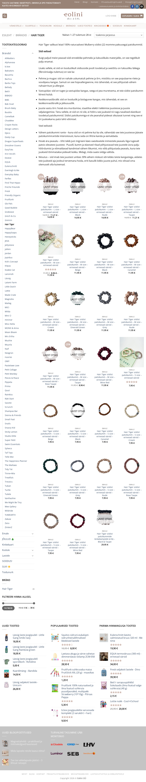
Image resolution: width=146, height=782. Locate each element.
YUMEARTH (10, 514)
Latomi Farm (11, 282)
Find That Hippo (12, 182)
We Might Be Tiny (13, 502)
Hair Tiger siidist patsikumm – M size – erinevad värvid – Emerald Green (77, 323)
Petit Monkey (11, 373)
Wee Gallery (10, 506)
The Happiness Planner (16, 461)
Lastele (6, 555)
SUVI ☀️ (6, 566)
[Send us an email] (142, 6)
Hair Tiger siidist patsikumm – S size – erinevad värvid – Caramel (105, 435)
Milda (7, 311)
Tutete (8, 494)
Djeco (7, 133)
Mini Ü (8, 315)
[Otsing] (4, 16)
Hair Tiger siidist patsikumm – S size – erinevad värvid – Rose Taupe (132, 491)
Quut (7, 390)
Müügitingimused (133, 2)
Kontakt (94, 2)
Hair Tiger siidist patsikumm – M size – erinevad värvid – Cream (50, 323)
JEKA (7, 241)
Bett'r (7, 91)
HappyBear (10, 228)
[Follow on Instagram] (137, 6)
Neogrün (9, 353)
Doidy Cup (10, 137)
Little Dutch (10, 286)
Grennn (8, 220)
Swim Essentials (12, 444)
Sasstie (8, 402)
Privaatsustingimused (111, 2)
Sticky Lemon (11, 431)
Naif (7, 348)
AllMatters (10, 58)
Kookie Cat (10, 270)
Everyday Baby (12, 174)
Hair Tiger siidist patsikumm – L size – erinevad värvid (51, 210)
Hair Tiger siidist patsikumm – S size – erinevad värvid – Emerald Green (51, 491)
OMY (7, 361)
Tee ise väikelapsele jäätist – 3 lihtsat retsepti (26, 761)
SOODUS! (117, 26)
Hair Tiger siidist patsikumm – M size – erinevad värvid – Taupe (77, 378)
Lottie (7, 290)
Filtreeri (8, 608)
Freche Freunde (12, 187)
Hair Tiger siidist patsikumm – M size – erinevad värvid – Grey (105, 323)
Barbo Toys (10, 83)
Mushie (8, 340)
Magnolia (9, 299)
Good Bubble (11, 207)
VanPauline (10, 498)
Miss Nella (10, 324)
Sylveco (8, 448)
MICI (7, 307)
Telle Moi (9, 456)
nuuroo (8, 357)
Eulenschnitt (11, 166)
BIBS (7, 99)
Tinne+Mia (10, 473)
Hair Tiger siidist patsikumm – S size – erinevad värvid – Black (78, 435)
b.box (7, 66)
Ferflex (8, 178)
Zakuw (8, 519)
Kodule (58, 26)
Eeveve (8, 157)
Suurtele (30, 26)
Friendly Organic (13, 195)
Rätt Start (9, 398)
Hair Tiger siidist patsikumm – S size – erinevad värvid (132, 375)
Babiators (9, 70)
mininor (8, 319)
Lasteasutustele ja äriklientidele (114, 6)
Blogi (85, 2)
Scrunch (9, 407)
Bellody (8, 87)
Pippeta (8, 382)
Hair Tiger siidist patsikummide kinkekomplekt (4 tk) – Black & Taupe (105, 537)
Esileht (7, 35)
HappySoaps (11, 232)
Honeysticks (10, 236)
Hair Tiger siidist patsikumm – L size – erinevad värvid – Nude (105, 211)
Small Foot (10, 419)
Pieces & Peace (12, 378)
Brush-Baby (10, 108)
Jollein (8, 249)
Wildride (9, 510)
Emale (5, 533)
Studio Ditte (10, 436)
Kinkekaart (130, 26)
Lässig (8, 278)
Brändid (71, 26)
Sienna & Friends (13, 415)
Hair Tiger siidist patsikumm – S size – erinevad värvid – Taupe (51, 546)
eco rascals (10, 153)
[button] (111, 16)
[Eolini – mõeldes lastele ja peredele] (73, 16)
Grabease (9, 212)
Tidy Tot (8, 469)
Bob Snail (9, 104)
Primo (7, 386)
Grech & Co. (10, 216)
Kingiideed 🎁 (101, 26)
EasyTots (9, 149)
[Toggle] (32, 53)
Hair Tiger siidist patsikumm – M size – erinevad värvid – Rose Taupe (50, 380)
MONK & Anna (12, 328)
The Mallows (11, 465)
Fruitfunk (9, 199)
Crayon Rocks (11, 124)
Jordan (8, 253)
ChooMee (9, 120)
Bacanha (9, 74)
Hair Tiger (9, 224)
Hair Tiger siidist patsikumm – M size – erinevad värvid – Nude (131, 323)
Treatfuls (9, 477)
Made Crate (10, 295)
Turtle (8, 490)
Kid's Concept (11, 261)
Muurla (8, 344)
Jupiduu (8, 257)
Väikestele (16, 26)
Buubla (8, 112)
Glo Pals (8, 203)
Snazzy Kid (10, 427)
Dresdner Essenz (13, 145)
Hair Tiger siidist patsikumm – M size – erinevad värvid (50, 263)
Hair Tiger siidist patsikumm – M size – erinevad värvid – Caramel (131, 266)
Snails (8, 423)
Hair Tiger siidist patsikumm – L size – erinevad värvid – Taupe (132, 211)
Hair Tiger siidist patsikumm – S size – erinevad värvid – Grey (78, 491)
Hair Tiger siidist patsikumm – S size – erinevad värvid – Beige (51, 435)
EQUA (7, 162)
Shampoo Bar (11, 411)
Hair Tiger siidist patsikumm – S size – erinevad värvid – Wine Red (78, 546)
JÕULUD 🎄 (8, 539)
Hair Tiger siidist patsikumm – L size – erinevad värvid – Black (78, 211)
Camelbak (9, 116)
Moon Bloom (11, 332)
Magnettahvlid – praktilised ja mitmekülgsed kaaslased (26, 743)
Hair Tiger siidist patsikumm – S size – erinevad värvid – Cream (132, 436)
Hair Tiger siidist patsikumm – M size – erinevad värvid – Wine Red (105, 378)
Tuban (8, 485)
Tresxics (9, 481)
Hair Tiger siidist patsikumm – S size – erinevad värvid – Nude (105, 491)
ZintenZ (8, 527)
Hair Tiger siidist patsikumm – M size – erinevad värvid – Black (105, 266)
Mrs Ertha (9, 336)
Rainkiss (9, 394)
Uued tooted (85, 26)
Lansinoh (9, 274)
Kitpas (8, 265)
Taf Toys (9, 452)
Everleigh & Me (12, 170)
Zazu (7, 523)
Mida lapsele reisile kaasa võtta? (28, 751)
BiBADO (8, 95)
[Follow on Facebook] (132, 6)
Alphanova (10, 62)
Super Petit (10, 440)
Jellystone (9, 245)
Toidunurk (46, 26)
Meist (76, 2)
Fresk (7, 191)
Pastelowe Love (12, 365)
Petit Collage (11, 369)
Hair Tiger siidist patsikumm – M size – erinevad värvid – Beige (77, 266)
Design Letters (12, 128)
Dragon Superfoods (14, 141)
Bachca (8, 79)
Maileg (8, 303)
